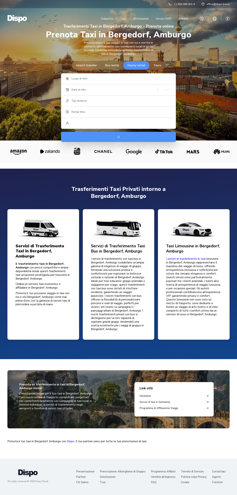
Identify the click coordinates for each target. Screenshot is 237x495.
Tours (157, 65)
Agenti (216, 477)
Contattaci (219, 471)
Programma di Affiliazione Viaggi (159, 408)
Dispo (70, 441)
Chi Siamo (82, 482)
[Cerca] (118, 137)
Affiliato (183, 19)
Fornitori (217, 482)
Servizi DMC (163, 19)
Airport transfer (86, 65)
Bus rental (112, 65)
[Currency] (228, 19)
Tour (123, 19)
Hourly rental (136, 65)
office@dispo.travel (218, 4)
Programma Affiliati (163, 471)
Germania (145, 396)
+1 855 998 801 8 (184, 4)
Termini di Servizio (192, 471)
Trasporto (106, 19)
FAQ (153, 482)
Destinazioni (141, 19)
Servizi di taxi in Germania (155, 402)
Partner (81, 477)
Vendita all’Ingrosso (163, 477)
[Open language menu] (215, 19)
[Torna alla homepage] (17, 18)
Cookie (185, 482)
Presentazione (85, 471)
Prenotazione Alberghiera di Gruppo (123, 471)
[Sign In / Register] (202, 19)
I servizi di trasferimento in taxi (186, 259)
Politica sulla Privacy (194, 477)
